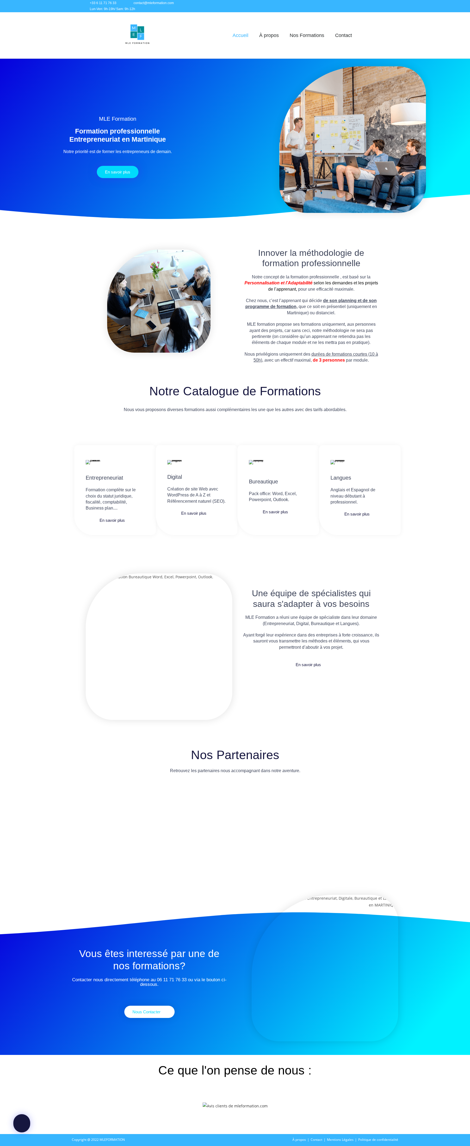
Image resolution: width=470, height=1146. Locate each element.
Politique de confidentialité (378, 1139)
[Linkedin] (372, 6)
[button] (79, 812)
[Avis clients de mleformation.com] (235, 1105)
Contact (343, 35)
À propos (269, 35)
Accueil (240, 35)
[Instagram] (360, 6)
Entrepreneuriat (104, 478)
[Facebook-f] (347, 6)
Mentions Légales (340, 1139)
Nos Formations (307, 35)
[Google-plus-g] (384, 6)
